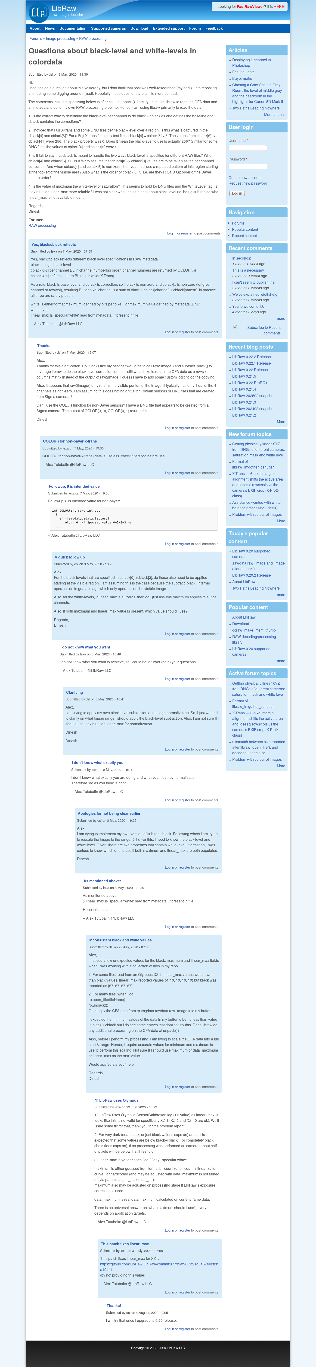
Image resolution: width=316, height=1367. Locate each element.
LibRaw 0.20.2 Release (251, 575)
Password (238, 159)
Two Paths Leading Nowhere (256, 108)
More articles (274, 114)
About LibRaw (244, 581)
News (50, 28)
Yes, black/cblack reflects (53, 244)
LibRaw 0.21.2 (244, 415)
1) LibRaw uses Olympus (117, 1100)
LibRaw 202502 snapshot (253, 395)
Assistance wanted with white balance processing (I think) (256, 505)
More (281, 421)
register (186, 233)
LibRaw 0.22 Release (250, 369)
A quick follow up (70, 557)
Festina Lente (243, 71)
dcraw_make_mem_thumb (254, 630)
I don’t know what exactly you (98, 762)
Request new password (248, 183)
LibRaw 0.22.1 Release (251, 363)
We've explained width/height (256, 294)
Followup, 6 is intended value (74, 486)
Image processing (60, 38)
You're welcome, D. (248, 306)
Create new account (245, 177)
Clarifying (74, 692)
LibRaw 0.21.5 (244, 376)
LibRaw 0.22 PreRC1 (249, 382)
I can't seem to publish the (253, 282)
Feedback (214, 28)
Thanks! (44, 345)
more (281, 318)
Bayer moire (242, 78)
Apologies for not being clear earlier (109, 813)
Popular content (245, 229)
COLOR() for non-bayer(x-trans (70, 441)
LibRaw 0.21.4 (244, 389)
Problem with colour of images (257, 514)
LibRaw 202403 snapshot (253, 408)
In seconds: (241, 258)
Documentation (73, 28)
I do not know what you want (85, 647)
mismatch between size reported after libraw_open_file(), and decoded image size (258, 747)
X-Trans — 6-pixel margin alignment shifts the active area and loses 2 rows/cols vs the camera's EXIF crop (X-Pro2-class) (257, 484)
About (35, 28)
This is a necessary (248, 270)
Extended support (169, 28)
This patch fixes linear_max (125, 1243)
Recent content (244, 235)
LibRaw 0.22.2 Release (251, 356)
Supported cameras (108, 28)
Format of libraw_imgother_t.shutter (253, 464)
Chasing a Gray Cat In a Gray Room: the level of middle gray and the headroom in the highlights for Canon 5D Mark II (257, 93)
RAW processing (93, 38)
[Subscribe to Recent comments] (257, 330)
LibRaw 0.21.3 (244, 402)
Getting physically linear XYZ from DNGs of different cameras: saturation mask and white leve (258, 449)
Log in (171, 233)
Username (238, 140)
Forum (195, 28)
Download (139, 28)
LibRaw (64, 7)
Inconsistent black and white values (120, 940)
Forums (36, 38)
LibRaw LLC (176, 1347)
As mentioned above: (102, 880)
